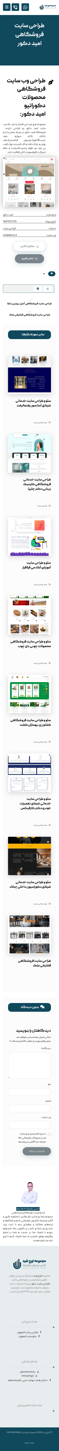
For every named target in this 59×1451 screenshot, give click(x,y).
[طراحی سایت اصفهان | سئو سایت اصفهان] (48, 7)
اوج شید (37, 1276)
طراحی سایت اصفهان (27, 1332)
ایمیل (48, 1101)
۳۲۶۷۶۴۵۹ (27, 1376)
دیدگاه (46, 1048)
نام (49, 1084)
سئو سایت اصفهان (28, 1336)
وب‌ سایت (46, 1117)
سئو (45, 422)
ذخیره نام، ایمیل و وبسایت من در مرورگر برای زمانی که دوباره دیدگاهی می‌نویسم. (32, 1138)
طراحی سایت (38, 422)
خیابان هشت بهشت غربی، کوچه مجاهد (28, 1380)
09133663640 (14, 1432)
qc (44, 273)
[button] (6, 7)
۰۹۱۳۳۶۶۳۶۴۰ (27, 1372)
